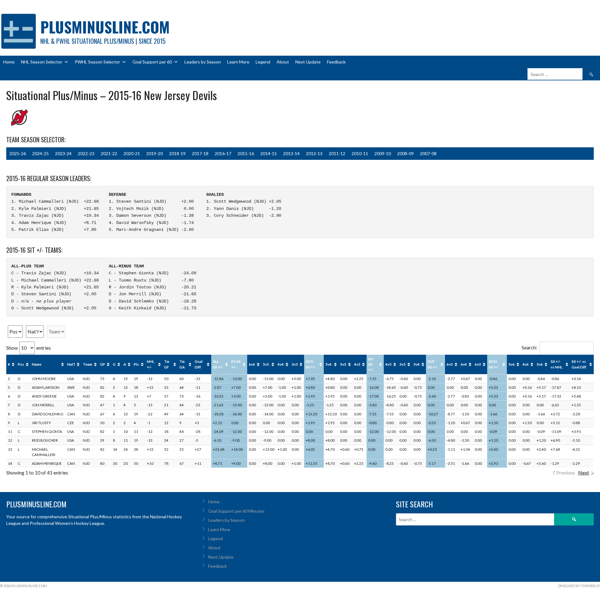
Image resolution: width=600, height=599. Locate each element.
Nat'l (71, 364)
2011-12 (337, 153)
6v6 (252, 364)
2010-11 (360, 153)
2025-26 (17, 153)
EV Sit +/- (236, 364)
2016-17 (223, 153)
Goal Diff (198, 364)
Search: (529, 347)
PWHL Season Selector (97, 61)
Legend (263, 61)
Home (9, 61)
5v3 (343, 364)
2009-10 (382, 153)
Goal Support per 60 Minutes (236, 511)
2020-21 (131, 153)
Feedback (336, 61)
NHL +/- (150, 364)
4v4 (281, 364)
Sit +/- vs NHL (556, 364)
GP (102, 364)
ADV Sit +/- (311, 364)
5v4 (328, 364)
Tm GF (166, 364)
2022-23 (86, 153)
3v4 (416, 364)
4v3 (357, 364)
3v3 (295, 364)
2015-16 (246, 153)
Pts (136, 364)
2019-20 (154, 153)
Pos (21, 364)
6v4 (464, 364)
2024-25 (40, 153)
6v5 (450, 364)
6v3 (478, 364)
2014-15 (268, 153)
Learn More (238, 61)
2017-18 (200, 153)
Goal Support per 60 (152, 61)
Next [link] (583, 472)
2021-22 (109, 153)
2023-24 (63, 153)
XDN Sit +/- (494, 364)
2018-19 (177, 153)
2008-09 (405, 153)
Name (37, 364)
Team (87, 364)
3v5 (402, 364)
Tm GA (182, 364)
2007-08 (428, 153)
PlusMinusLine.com (105, 27)
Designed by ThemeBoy (579, 586)
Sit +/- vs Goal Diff (579, 364)
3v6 (511, 364)
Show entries (28, 348)
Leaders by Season (202, 61)
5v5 (266, 364)
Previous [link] (565, 472)
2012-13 (314, 153)
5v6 (540, 364)
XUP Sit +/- (433, 364)
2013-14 (291, 153)
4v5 (388, 364)
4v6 (525, 364)
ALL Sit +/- (218, 364)
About (283, 61)
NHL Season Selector (41, 61)
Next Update (308, 61)
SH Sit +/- (370, 364)
